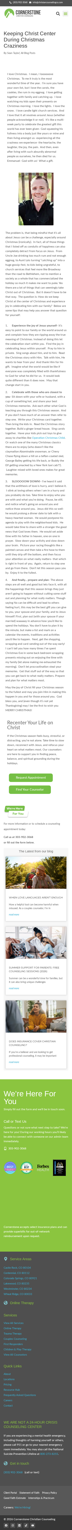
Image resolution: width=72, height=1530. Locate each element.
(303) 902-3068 (13, 1472)
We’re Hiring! (23, 1507)
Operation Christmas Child (48, 437)
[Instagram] (12, 1525)
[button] (65, 14)
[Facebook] (6, 1525)
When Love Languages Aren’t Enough (36, 897)
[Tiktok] (26, 1525)
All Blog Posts (28, 53)
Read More (14, 915)
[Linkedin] (19, 1525)
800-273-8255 (49, 1454)
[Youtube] (32, 1525)
